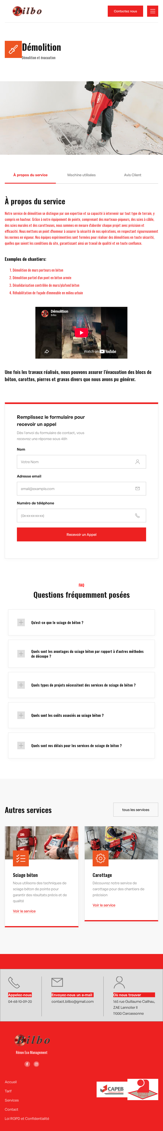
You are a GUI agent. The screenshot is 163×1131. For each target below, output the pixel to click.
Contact (11, 1109)
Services (12, 1100)
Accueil (11, 1082)
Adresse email (29, 476)
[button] (152, 11)
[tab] (30, 178)
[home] (27, 11)
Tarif (8, 1091)
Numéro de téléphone (35, 503)
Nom (21, 449)
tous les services (135, 809)
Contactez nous (125, 11)
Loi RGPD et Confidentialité (27, 1118)
